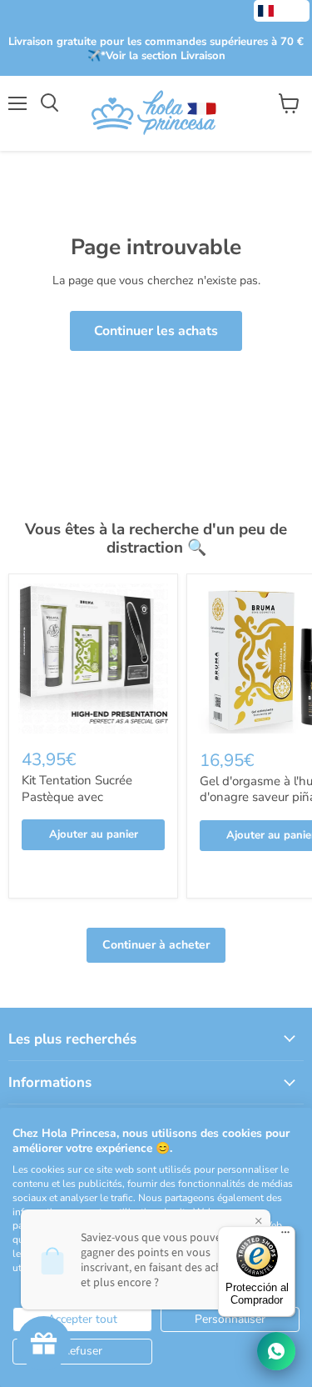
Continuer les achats (156, 331)
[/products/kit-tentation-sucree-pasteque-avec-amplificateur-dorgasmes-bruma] (93, 658)
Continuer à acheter (156, 945)
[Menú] (285, 1236)
